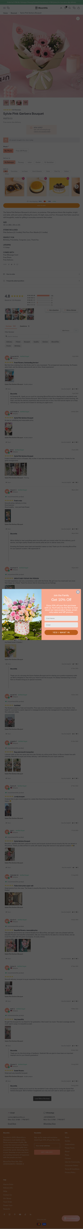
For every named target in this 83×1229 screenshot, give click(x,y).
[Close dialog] (77, 592)
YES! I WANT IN (61, 632)
